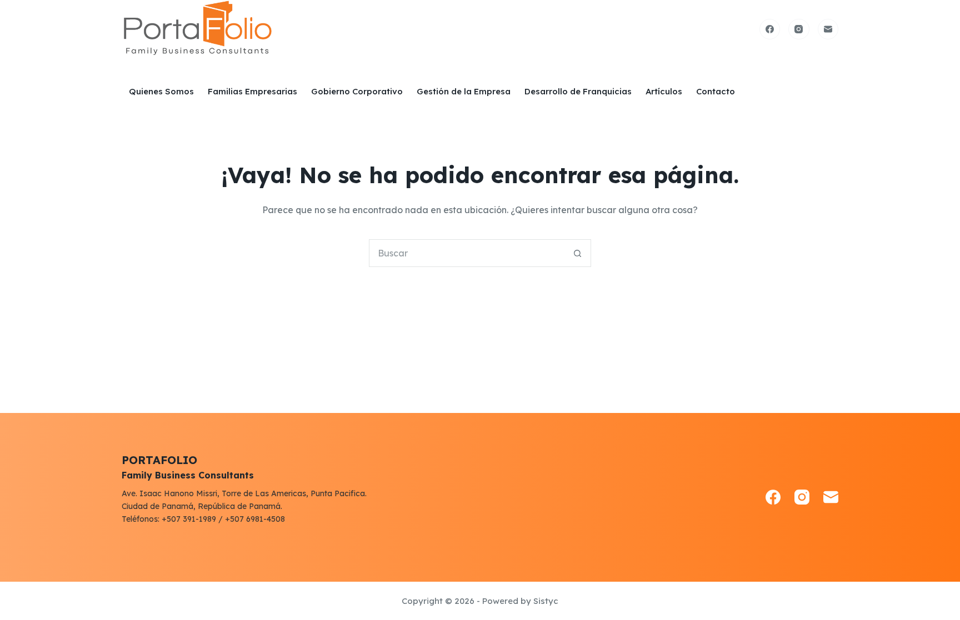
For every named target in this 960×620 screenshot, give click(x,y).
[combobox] (466, 253)
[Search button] (577, 253)
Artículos (664, 91)
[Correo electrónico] (828, 29)
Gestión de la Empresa (464, 91)
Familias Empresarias (252, 91)
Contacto (715, 91)
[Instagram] (798, 29)
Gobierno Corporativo (357, 91)
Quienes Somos (161, 91)
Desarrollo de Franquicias (578, 91)
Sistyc (545, 601)
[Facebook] (770, 29)
